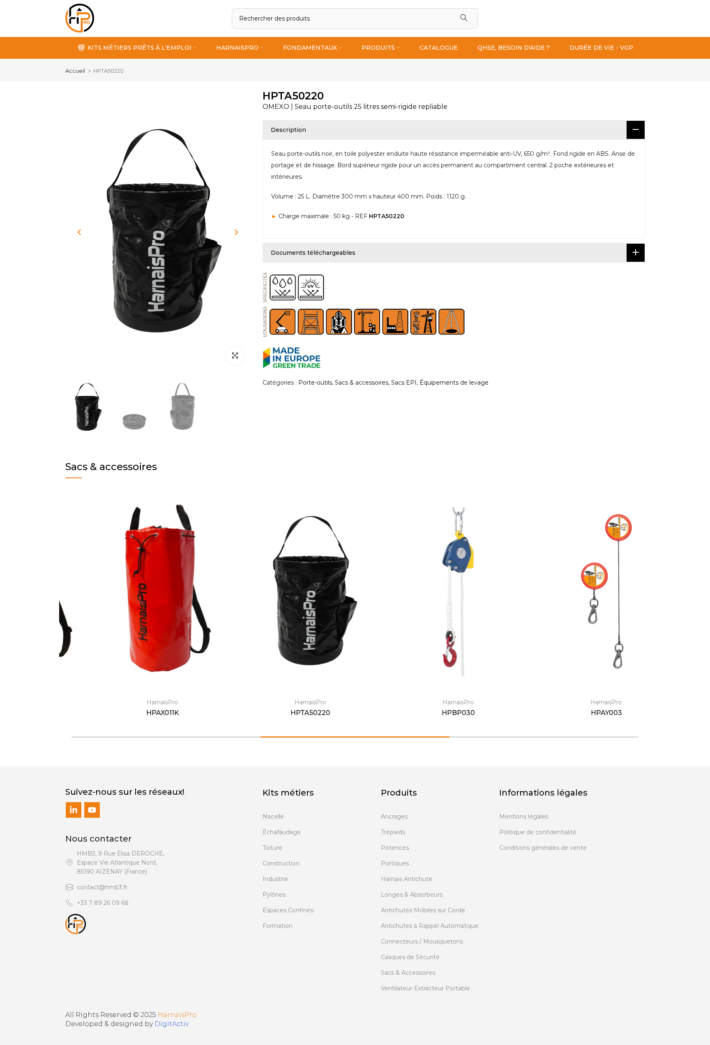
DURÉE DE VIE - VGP (601, 47)
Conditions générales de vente (543, 847)
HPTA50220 (281, 713)
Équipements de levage (454, 382)
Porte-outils (315, 382)
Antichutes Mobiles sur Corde (423, 910)
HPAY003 (576, 713)
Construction (281, 863)
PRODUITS (378, 47)
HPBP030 (429, 713)
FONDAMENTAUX (310, 47)
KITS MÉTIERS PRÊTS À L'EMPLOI (139, 47)
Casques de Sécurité (410, 957)
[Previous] (79, 232)
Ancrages (394, 816)
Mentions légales (523, 816)
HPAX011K (133, 713)
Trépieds (393, 832)
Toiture (272, 847)
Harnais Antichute (406, 879)
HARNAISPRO (237, 47)
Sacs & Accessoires (408, 972)
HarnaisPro (133, 702)
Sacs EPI (404, 382)
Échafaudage (282, 832)
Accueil (75, 71)
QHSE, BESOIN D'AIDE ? (513, 47)
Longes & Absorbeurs (412, 894)
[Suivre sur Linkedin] (73, 810)
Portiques (395, 863)
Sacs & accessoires (361, 382)
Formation (278, 926)
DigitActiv (171, 1024)
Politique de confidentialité (537, 832)
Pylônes (274, 894)
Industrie (275, 879)
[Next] (236, 232)
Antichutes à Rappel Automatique (430, 926)
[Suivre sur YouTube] (92, 810)
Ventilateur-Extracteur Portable (425, 988)
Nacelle (273, 816)
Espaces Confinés (288, 910)
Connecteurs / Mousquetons (422, 941)
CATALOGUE (439, 47)
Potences (395, 847)
